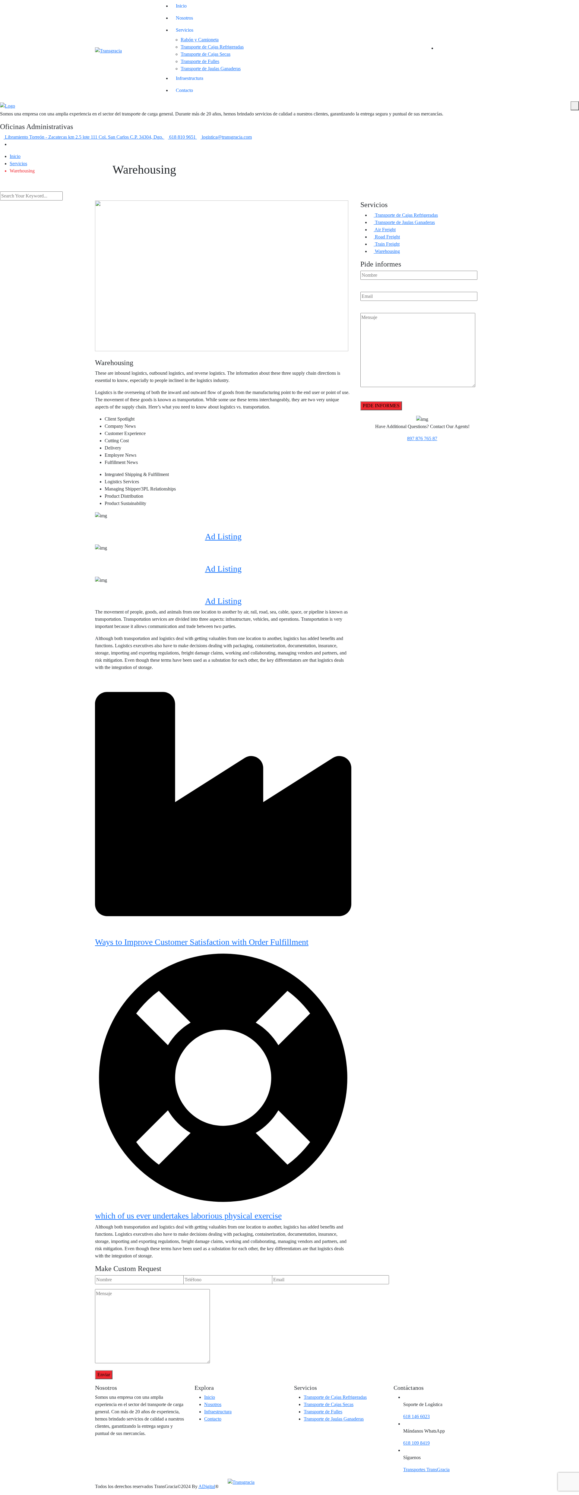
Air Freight (385, 229)
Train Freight (387, 244)
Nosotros (184, 18)
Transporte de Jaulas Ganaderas (211, 68)
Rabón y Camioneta (200, 39)
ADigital (206, 1486)
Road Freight (387, 236)
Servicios (184, 30)
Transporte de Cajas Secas (205, 54)
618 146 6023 (416, 1416)
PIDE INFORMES (381, 405)
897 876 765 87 (422, 438)
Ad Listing (223, 536)
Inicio (181, 5)
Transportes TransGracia (426, 1469)
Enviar (103, 1374)
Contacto (184, 90)
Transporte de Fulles (200, 61)
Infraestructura (189, 78)
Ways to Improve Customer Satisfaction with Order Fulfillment (201, 942)
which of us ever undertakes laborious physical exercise (188, 1215)
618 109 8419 (416, 1443)
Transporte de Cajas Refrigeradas (212, 46)
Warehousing (387, 251)
